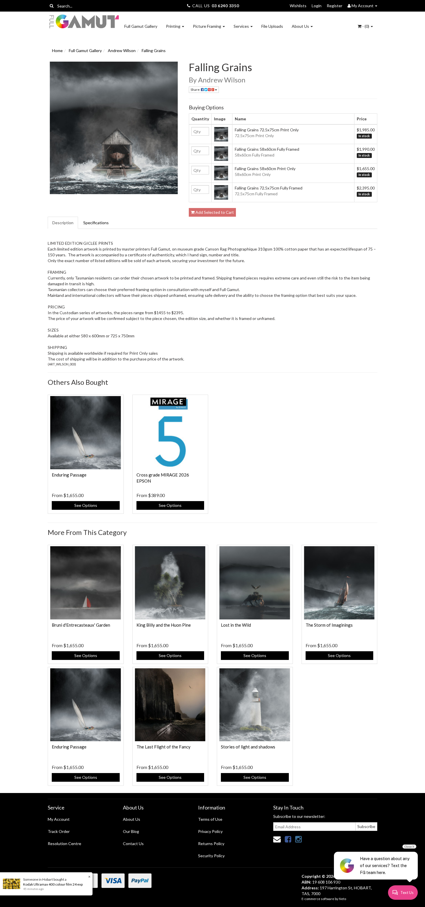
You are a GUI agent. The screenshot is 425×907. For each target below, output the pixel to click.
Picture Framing (207, 26)
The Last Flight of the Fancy (163, 746)
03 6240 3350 (225, 5)
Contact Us (133, 843)
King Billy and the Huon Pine (163, 625)
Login (316, 5)
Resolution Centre (64, 843)
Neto (342, 899)
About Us (301, 26)
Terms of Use (210, 819)
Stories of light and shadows (248, 746)
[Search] (52, 5)
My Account (59, 819)
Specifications (96, 222)
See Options (85, 505)
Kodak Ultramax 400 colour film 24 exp (53, 884)
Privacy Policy (210, 831)
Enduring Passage (69, 474)
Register (334, 5)
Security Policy (211, 855)
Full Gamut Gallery (140, 26)
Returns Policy (211, 843)
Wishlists (298, 5)
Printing (173, 26)
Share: (196, 89)
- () (365, 26)
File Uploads (272, 26)
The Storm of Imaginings (329, 625)
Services (242, 26)
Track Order (59, 831)
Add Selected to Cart (214, 212)
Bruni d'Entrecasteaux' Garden (81, 625)
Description (62, 222)
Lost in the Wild (236, 625)
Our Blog (131, 831)
